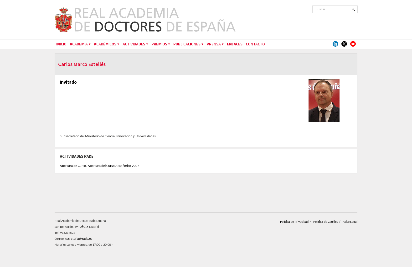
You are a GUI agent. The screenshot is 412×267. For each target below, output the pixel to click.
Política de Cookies (325, 222)
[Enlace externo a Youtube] (353, 44)
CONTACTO (255, 44)
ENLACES (234, 44)
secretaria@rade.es (78, 239)
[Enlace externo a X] (344, 44)
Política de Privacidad (294, 222)
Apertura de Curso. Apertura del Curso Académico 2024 (99, 166)
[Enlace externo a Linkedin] (335, 44)
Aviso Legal (350, 222)
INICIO (61, 44)
